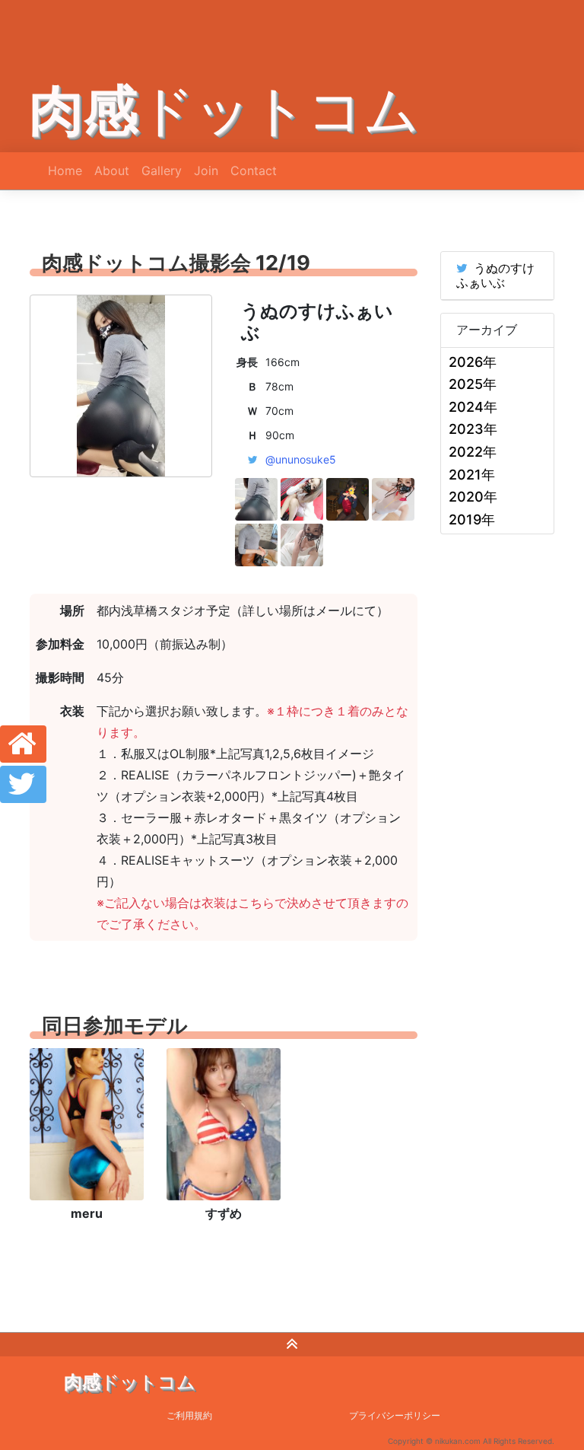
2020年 (473, 497)
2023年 (473, 429)
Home (65, 170)
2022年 (473, 452)
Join (206, 170)
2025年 (473, 384)
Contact (253, 170)
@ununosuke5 (300, 459)
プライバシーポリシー (394, 1415)
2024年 (473, 407)
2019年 (472, 519)
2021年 (472, 475)
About (111, 170)
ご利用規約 (189, 1415)
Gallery (161, 170)
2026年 (473, 362)
